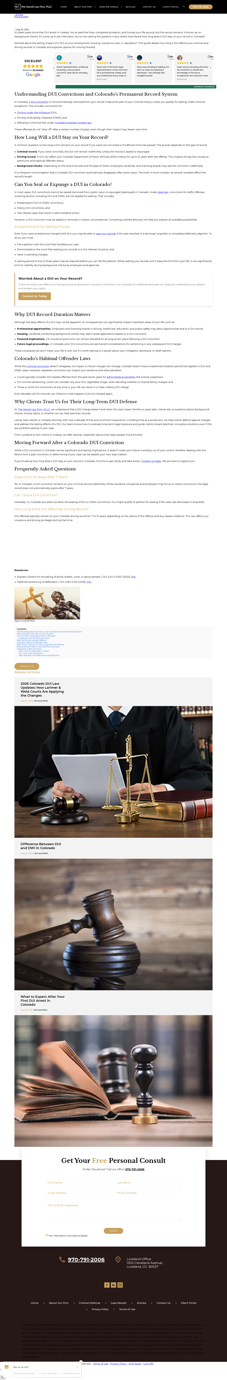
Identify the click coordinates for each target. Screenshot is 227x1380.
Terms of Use (127, 1309)
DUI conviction (39, 102)
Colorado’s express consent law (73, 122)
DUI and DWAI (21, 16)
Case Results (118, 1303)
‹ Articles (18, 14)
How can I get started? (49, 1373)
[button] (210, 68)
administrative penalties (121, 377)
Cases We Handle (108, 7)
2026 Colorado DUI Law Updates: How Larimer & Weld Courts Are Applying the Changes (42, 689)
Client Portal (171, 7)
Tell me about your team (72, 1373)
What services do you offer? (24, 1373)
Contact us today (151, 461)
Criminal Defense (89, 1303)
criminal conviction (38, 366)
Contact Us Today (34, 296)
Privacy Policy (100, 1309)
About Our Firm (83, 7)
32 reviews (38, 70)
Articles (130, 7)
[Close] (81, 1362)
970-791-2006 (200, 7)
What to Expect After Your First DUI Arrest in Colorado (43, 1000)
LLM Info (148, 1363)
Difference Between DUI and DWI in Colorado (41, 846)
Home (64, 7)
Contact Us (149, 7)
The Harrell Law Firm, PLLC (34, 409)
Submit (113, 1231)
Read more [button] (102, 79)
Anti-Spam (135, 1363)
